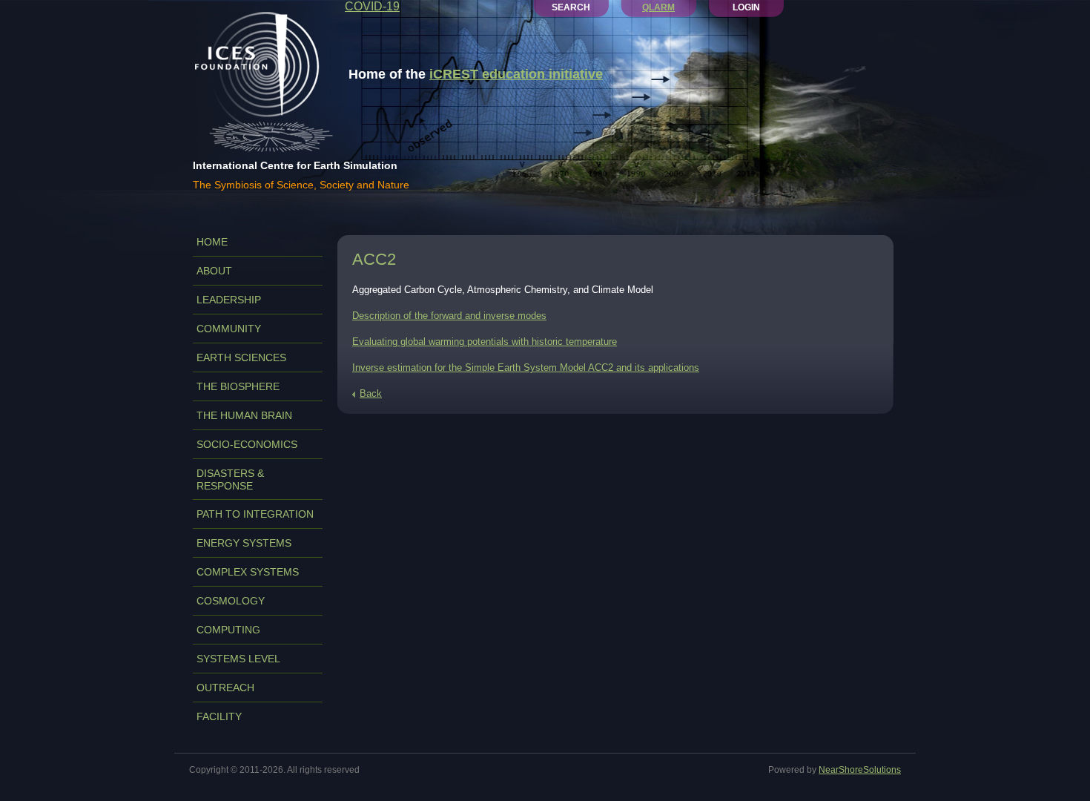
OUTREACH (225, 687)
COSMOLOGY (230, 601)
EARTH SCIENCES (241, 357)
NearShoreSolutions (860, 770)
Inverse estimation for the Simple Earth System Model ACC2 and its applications (525, 367)
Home (212, 242)
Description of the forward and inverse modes (449, 315)
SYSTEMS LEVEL (238, 659)
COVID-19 (372, 6)
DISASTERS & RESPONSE (230, 479)
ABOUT (214, 271)
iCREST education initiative (516, 74)
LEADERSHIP (228, 300)
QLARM (658, 7)
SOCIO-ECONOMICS (246, 444)
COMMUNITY (228, 328)
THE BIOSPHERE (238, 386)
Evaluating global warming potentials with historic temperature (484, 341)
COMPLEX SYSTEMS (247, 572)
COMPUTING (228, 630)
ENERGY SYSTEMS (243, 543)
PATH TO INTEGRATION (255, 514)
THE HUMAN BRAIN (244, 415)
